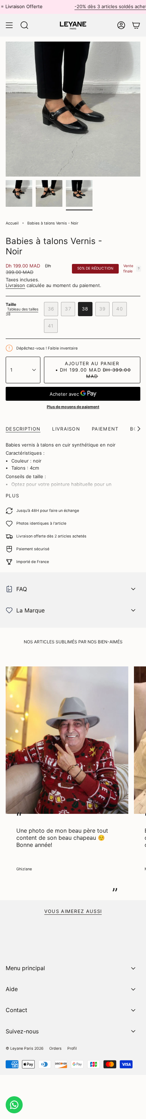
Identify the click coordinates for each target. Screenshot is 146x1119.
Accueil (12, 223)
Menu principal (25, 968)
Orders (55, 1048)
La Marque (30, 610)
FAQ (21, 589)
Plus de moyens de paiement (73, 407)
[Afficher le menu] (9, 25)
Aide (12, 989)
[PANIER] (136, 25)
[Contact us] (14, 1104)
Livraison (15, 285)
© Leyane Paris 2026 (25, 1048)
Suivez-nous (22, 1031)
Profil (72, 1048)
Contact (16, 1009)
